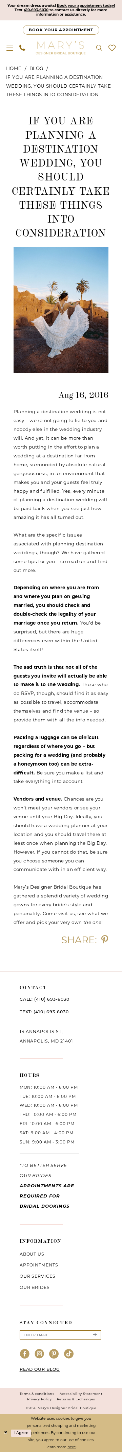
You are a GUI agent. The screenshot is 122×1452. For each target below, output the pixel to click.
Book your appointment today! (86, 5)
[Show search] (99, 48)
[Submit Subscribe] (94, 1335)
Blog (36, 68)
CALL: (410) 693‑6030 (44, 1000)
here (71, 1447)
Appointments (39, 1264)
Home (14, 68)
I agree (21, 1433)
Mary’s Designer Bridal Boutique (53, 887)
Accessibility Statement (81, 1394)
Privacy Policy (39, 1399)
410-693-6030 (36, 10)
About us (32, 1254)
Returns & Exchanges (76, 1399)
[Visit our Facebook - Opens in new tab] (25, 1354)
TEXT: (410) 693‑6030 (44, 1012)
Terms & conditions (37, 1394)
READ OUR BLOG (40, 1370)
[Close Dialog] (5, 1433)
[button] (9, 48)
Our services (38, 1276)
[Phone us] (22, 48)
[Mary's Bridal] (61, 47)
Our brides (35, 1287)
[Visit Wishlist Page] (112, 47)
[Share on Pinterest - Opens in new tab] (104, 940)
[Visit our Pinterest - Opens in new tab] (54, 1354)
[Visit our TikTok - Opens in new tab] (69, 1354)
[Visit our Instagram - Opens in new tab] (39, 1354)
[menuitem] (9, 48)
